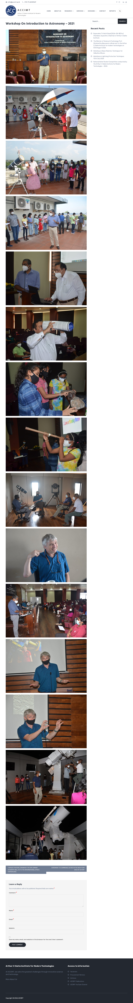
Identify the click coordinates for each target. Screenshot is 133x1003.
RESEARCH (68, 11)
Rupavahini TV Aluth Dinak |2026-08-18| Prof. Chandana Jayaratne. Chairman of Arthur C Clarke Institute (110, 36)
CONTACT (102, 11)
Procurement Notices (77, 975)
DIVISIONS (91, 11)
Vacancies (73, 972)
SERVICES (80, 11)
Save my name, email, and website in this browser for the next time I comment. (36, 939)
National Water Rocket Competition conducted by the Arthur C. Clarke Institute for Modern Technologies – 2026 (110, 64)
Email (11, 919)
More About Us (11, 979)
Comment (13, 893)
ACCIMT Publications (77, 981)
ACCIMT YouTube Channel (78, 985)
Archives (73, 978)
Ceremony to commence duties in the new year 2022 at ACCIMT (68, 869)
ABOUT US (57, 11)
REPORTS (112, 11)
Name (11, 911)
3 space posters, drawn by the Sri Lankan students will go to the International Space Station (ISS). (24, 870)
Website (11, 928)
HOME (49, 11)
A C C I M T (24, 10)
